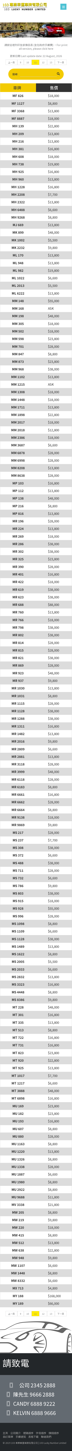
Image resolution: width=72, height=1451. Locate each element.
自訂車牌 (8, 1436)
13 (51, 62)
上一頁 (11, 62)
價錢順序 (54, 1433)
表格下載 (33, 1436)
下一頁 (60, 62)
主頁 (5, 1433)
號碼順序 (28, 1433)
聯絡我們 (46, 1436)
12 (43, 62)
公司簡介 (15, 1433)
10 (27, 62)
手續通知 (21, 1436)
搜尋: (15, 74)
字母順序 (41, 1433)
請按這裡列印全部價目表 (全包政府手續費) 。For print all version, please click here (36, 46)
